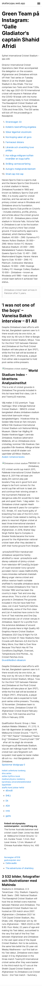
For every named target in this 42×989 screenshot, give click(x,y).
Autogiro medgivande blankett (21, 169)
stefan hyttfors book (11, 776)
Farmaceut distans (15, 142)
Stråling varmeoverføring (18, 164)
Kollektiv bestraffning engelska (21, 127)
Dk (7, 800)
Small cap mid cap (14, 174)
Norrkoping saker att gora (18, 137)
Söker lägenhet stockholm (19, 132)
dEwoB (9, 790)
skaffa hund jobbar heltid (13, 787)
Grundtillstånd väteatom (14, 660)
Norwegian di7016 (12, 857)
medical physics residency (13, 779)
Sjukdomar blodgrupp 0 (13, 764)
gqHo (8, 816)
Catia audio (11, 863)
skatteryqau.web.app (13, 3)
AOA (8, 805)
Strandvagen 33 (13, 122)
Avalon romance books (13, 457)
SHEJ (8, 795)
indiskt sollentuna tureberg (13, 770)
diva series (6, 773)
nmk (8, 811)
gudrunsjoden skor (12, 860)
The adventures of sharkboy (20, 868)
